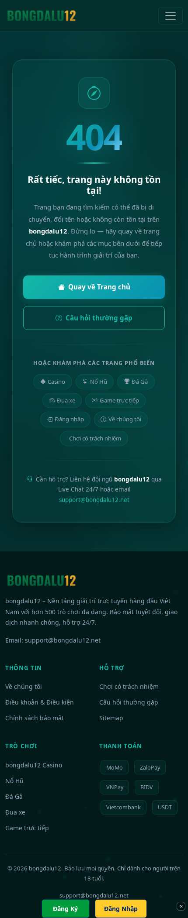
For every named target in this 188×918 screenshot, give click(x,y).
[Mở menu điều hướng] (170, 15)
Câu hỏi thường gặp (99, 317)
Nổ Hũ (98, 381)
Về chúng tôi (124, 419)
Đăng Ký (65, 908)
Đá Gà (140, 381)
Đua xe (66, 400)
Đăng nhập (69, 419)
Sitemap (111, 718)
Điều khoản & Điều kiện (39, 702)
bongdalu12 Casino (33, 765)
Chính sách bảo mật (34, 718)
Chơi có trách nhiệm (95, 438)
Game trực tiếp (119, 400)
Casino (56, 381)
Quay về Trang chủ (99, 286)
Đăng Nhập (121, 908)
